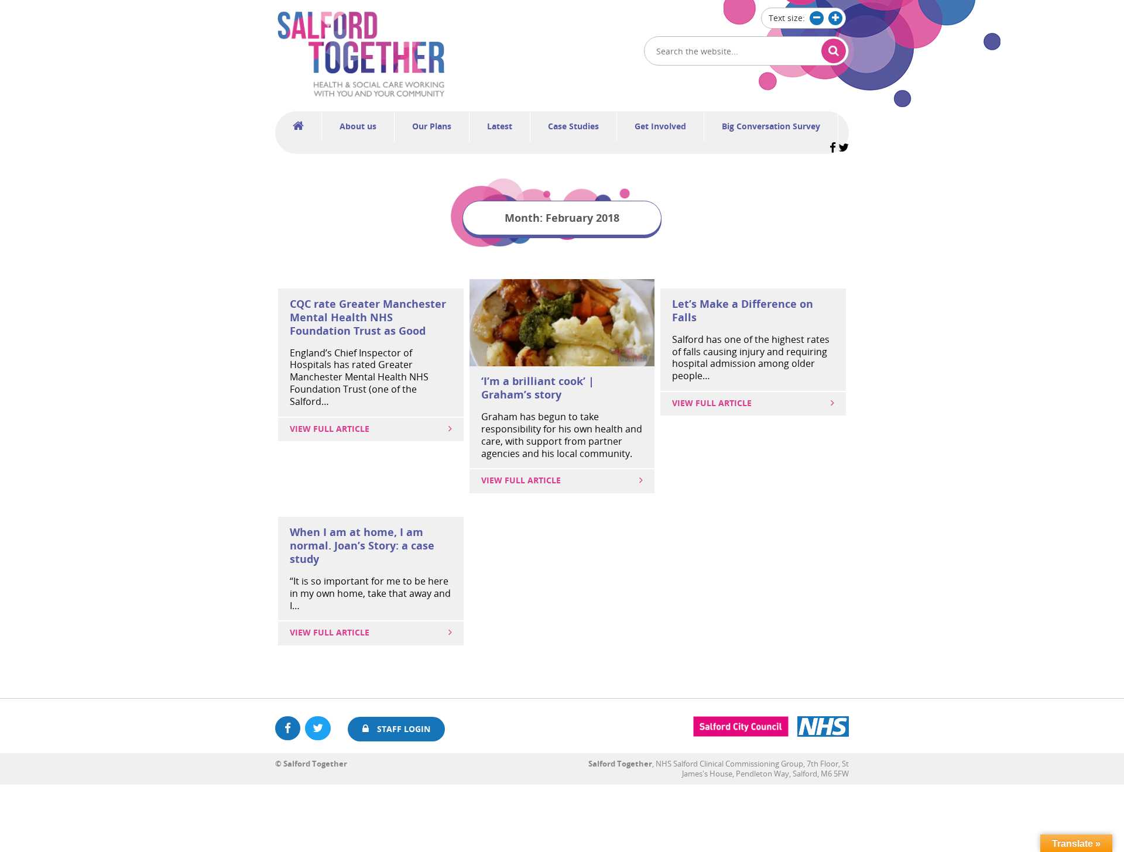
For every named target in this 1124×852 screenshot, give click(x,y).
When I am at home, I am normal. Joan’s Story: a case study (362, 545)
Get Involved (660, 126)
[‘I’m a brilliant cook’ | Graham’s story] (562, 362)
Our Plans (431, 126)
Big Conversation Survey (771, 126)
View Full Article (329, 428)
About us (358, 126)
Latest (499, 126)
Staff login (402, 728)
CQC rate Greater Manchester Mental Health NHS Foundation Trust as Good (368, 317)
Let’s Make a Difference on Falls (742, 310)
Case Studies (573, 126)
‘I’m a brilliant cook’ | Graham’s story (537, 387)
